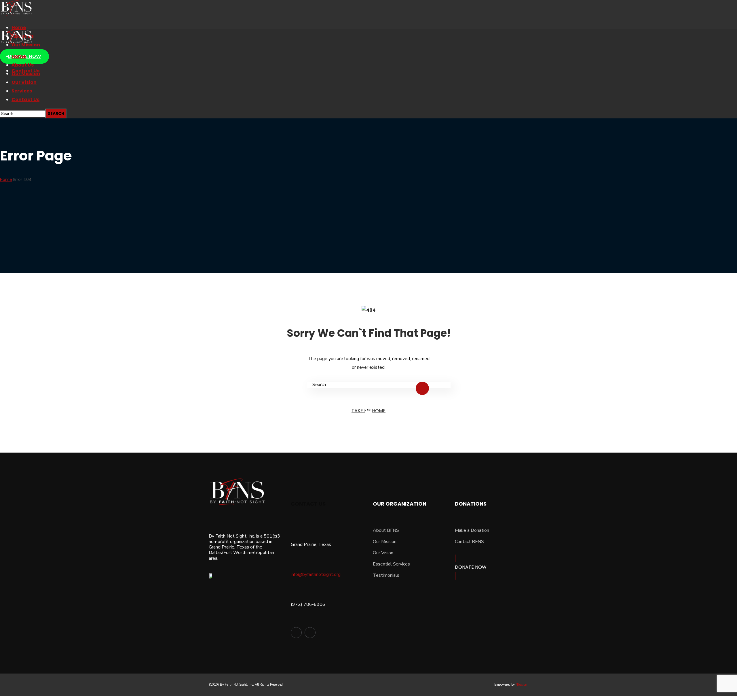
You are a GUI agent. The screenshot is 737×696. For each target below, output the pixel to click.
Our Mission (384, 541)
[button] (491, 567)
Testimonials (386, 575)
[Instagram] (310, 632)
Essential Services (391, 564)
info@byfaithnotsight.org (316, 574)
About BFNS (386, 530)
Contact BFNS (469, 541)
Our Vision (383, 553)
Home (6, 179)
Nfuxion (521, 684)
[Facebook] (296, 632)
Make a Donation (472, 530)
